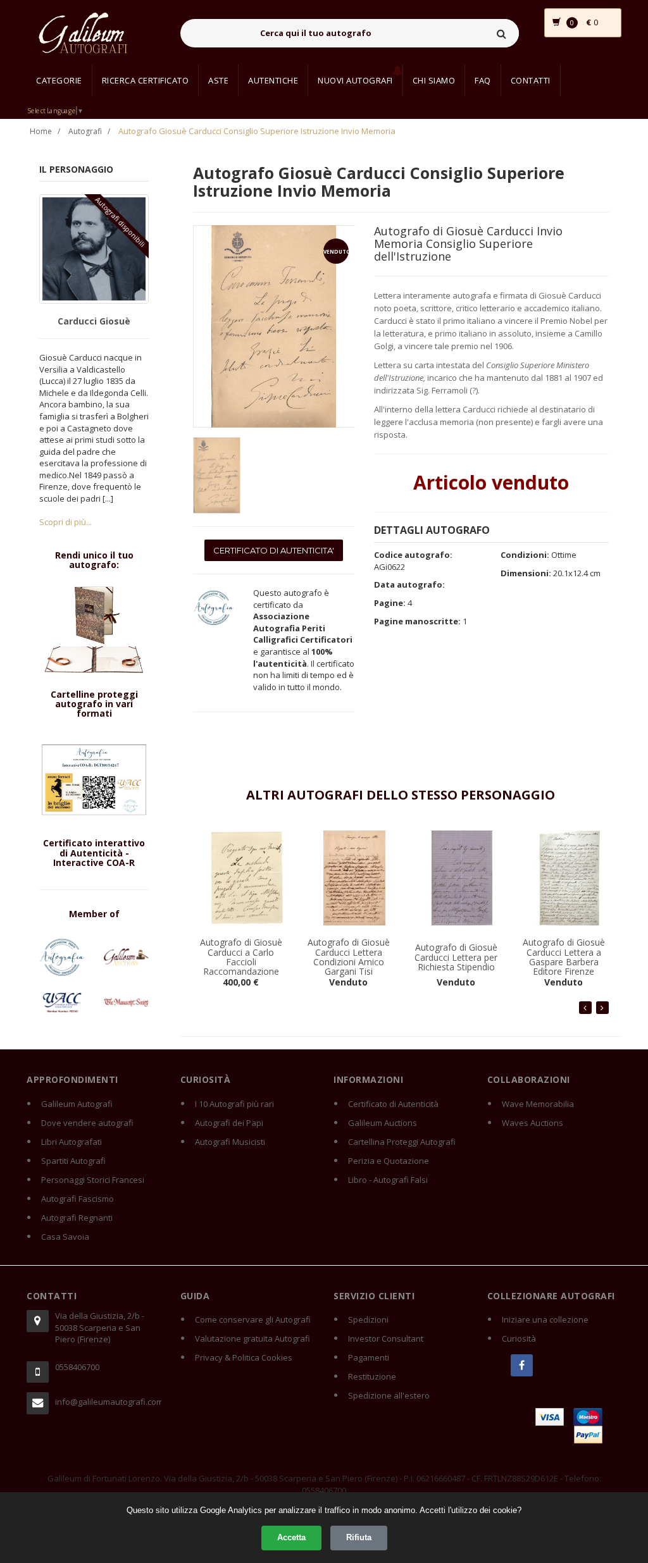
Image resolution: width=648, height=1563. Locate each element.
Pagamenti (368, 1357)
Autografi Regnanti (77, 1217)
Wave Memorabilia (538, 1103)
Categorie (59, 80)
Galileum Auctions (382, 1122)
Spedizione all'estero (389, 1395)
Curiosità (519, 1338)
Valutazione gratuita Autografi (252, 1338)
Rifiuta (358, 1537)
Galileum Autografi (77, 1103)
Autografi (85, 131)
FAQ (483, 80)
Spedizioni (368, 1319)
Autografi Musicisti (230, 1141)
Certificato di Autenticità (393, 1103)
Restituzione (372, 1376)
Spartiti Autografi (73, 1160)
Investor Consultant (385, 1338)
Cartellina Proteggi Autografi (402, 1141)
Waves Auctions (532, 1122)
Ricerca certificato (145, 80)
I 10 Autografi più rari (234, 1103)
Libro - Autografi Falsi (388, 1179)
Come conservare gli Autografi (253, 1319)
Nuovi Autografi (355, 80)
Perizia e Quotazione (388, 1160)
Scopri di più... (65, 522)
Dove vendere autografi (87, 1122)
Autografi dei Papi (229, 1122)
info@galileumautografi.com (108, 1401)
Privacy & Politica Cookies (243, 1357)
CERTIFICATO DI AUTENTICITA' (273, 550)
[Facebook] (522, 1365)
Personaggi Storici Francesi (92, 1179)
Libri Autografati (71, 1141)
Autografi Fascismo (77, 1198)
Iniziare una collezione (545, 1319)
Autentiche (273, 80)
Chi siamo (434, 80)
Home (41, 131)
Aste (218, 80)
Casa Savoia (65, 1236)
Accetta (291, 1537)
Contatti (531, 80)
